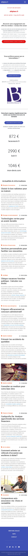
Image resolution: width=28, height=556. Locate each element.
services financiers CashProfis (14, 436)
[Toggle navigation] (25, 2)
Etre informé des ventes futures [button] (13, 122)
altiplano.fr (14, 11)
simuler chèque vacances (18, 295)
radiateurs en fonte (13, 206)
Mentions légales (14, 531)
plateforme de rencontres (7, 261)
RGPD (14, 534)
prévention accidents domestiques (16, 355)
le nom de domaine (14, 8)
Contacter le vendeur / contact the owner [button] (13, 41)
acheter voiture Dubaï (6, 467)
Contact (14, 537)
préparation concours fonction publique (13, 325)
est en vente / (14, 15)
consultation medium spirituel (13, 404)
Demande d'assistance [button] (13, 75)
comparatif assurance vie (7, 509)
